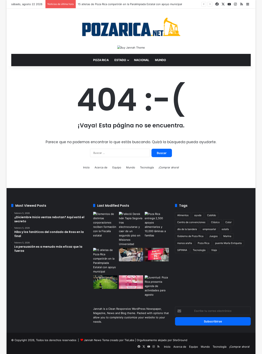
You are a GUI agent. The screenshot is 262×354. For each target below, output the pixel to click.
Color (228, 222)
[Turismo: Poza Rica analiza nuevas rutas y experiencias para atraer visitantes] (157, 254)
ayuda (197, 215)
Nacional (141, 60)
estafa (225, 229)
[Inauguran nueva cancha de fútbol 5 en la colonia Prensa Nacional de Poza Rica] (105, 282)
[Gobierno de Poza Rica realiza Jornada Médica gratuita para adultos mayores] (131, 282)
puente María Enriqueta (228, 243)
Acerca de (101, 167)
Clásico (215, 222)
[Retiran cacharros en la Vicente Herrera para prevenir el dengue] (131, 254)
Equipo (116, 167)
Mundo (160, 60)
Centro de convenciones (191, 222)
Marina (227, 236)
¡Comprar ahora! (169, 167)
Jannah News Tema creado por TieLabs (109, 340)
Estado (120, 60)
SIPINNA (182, 250)
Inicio (86, 167)
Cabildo (211, 215)
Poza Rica (101, 60)
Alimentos (183, 215)
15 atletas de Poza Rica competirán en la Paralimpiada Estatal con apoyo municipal (130, 4)
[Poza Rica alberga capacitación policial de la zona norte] (105, 225)
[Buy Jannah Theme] (131, 47)
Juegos (213, 236)
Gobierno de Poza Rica (190, 236)
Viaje (214, 250)
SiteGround (180, 340)
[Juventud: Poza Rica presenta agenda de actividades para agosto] (157, 286)
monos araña (184, 243)
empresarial (209, 229)
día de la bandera (187, 229)
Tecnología (147, 167)
